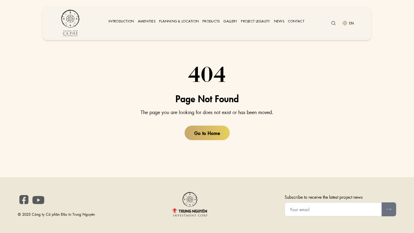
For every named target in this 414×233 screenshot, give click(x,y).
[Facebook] (24, 200)
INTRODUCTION (121, 21)
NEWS (279, 21)
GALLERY (230, 21)
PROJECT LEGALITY (255, 21)
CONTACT (296, 21)
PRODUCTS (211, 21)
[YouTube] (38, 200)
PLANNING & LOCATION (179, 21)
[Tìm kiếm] (333, 23)
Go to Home (207, 133)
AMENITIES (146, 21)
